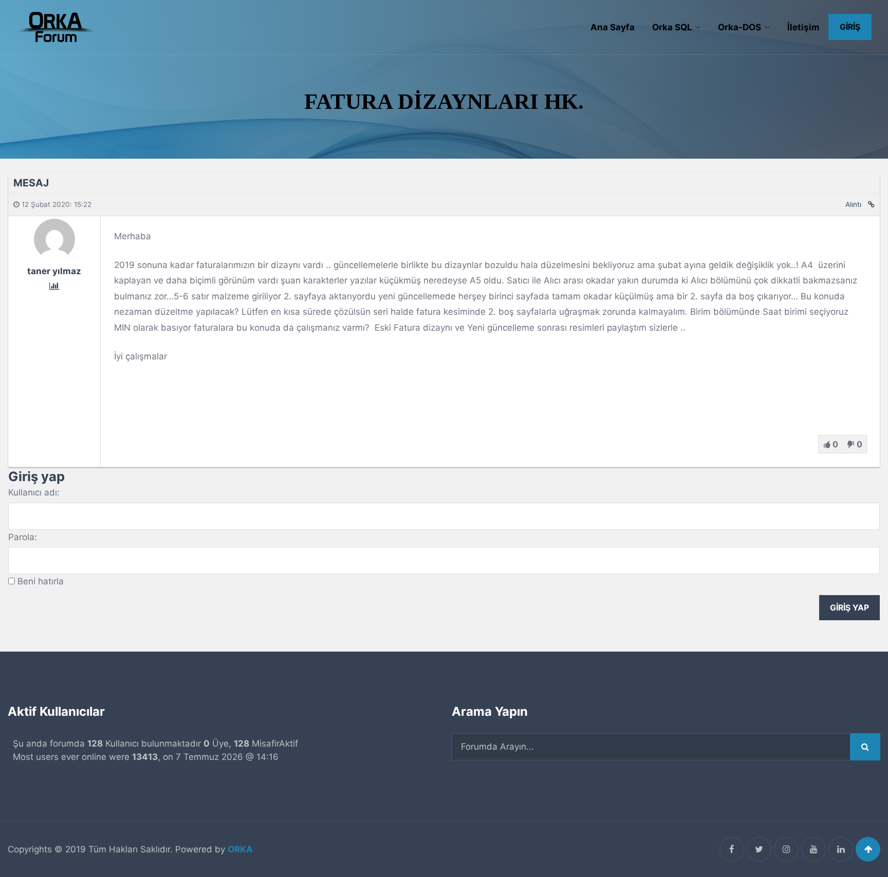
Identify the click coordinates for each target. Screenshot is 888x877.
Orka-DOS (739, 27)
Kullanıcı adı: (34, 492)
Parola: (22, 537)
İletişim (803, 27)
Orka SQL (672, 27)
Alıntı (853, 204)
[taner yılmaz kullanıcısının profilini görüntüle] (54, 256)
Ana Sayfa (612, 27)
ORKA (240, 849)
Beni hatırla (40, 581)
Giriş (850, 27)
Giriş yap (849, 608)
